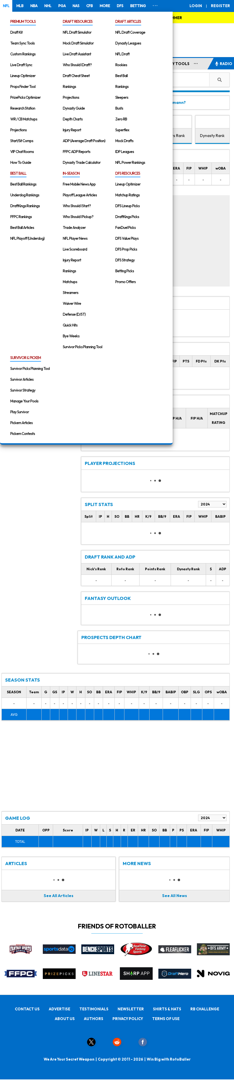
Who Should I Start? (77, 205)
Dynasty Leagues (128, 43)
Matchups (70, 281)
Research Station (22, 108)
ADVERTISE (59, 1009)
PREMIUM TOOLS (23, 21)
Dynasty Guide (74, 108)
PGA (62, 5)
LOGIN (195, 5)
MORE (105, 5)
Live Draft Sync (21, 65)
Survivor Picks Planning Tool (82, 346)
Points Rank (174, 135)
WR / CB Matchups (23, 119)
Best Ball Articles (22, 227)
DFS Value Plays (126, 238)
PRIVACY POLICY (127, 1018)
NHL (47, 5)
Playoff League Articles (80, 195)
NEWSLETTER (131, 1009)
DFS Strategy (125, 260)
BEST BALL (18, 173)
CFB (89, 5)
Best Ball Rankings (23, 184)
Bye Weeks (71, 336)
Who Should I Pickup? (78, 216)
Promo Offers (125, 281)
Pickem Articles (21, 422)
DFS (120, 5)
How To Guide (20, 162)
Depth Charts (72, 119)
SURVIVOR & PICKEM (25, 357)
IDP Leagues (124, 151)
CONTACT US (27, 1009)
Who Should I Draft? (77, 65)
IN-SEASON (71, 173)
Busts (119, 108)
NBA (33, 5)
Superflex (122, 130)
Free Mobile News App (79, 184)
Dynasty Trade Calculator (81, 162)
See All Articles (58, 895)
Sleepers (121, 97)
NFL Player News (75, 238)
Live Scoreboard (75, 249)
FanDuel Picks (125, 227)
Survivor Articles (21, 379)
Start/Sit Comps (21, 140)
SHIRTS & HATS (167, 1009)
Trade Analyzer (74, 227)
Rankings (69, 86)
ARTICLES (16, 863)
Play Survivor (19, 412)
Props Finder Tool (22, 86)
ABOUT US (65, 1018)
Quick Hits (70, 325)
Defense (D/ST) (74, 314)
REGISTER (220, 5)
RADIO (226, 63)
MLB (19, 5)
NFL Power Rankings (130, 162)
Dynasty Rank (212, 135)
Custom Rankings (22, 54)
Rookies (121, 65)
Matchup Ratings (127, 195)
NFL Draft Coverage (130, 32)
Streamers (70, 292)
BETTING (138, 5)
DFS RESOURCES (127, 173)
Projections (18, 130)
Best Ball (121, 75)
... (196, 62)
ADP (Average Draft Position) (84, 140)
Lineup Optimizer (22, 75)
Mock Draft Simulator (78, 43)
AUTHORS (93, 1018)
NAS (75, 5)
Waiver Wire (72, 303)
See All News (174, 895)
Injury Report (72, 130)
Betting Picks (124, 271)
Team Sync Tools (22, 43)
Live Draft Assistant (77, 54)
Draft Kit (16, 32)
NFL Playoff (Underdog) (27, 238)
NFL (6, 5)
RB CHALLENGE (204, 1009)
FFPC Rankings (21, 216)
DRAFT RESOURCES (77, 21)
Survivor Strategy (22, 390)
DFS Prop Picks (126, 249)
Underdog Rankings (24, 195)
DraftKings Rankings (25, 205)
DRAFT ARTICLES (128, 21)
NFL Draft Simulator (77, 32)
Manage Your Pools (24, 401)
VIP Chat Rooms (22, 151)
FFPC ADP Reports (76, 151)
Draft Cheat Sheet (76, 75)
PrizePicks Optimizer (25, 97)
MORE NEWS (137, 863)
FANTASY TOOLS (173, 63)
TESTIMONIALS (93, 1009)
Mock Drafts (124, 140)
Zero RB (121, 119)
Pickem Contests (22, 433)
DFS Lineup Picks (127, 205)
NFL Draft (122, 54)
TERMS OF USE (165, 1018)
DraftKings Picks (127, 216)
